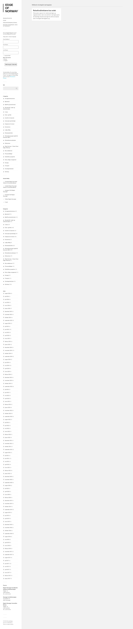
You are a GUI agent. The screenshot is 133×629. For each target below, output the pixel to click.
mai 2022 (7, 428)
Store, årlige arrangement (10, 159)
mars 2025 (7, 338)
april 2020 (7, 491)
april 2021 (7, 464)
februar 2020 (8, 497)
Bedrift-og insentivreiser (10, 104)
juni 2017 (7, 563)
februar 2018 (8, 548)
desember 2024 (8, 347)
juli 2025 (7, 326)
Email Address (6, 39)
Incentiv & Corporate (9, 118)
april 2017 (7, 569)
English (5, 60)
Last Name (5, 50)
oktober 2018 (8, 530)
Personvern (12, 76)
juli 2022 (7, 422)
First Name (5, 44)
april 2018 (7, 542)
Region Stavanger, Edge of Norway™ (10, 25)
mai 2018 (7, 539)
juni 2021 (7, 458)
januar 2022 (7, 437)
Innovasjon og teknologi (10, 121)
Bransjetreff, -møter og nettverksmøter (9, 108)
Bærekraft (7, 101)
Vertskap (7, 171)
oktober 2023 (8, 383)
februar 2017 (8, 575)
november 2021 (8, 443)
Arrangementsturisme (10, 98)
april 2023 (7, 398)
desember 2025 (8, 311)
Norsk (5, 59)
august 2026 (8, 293)
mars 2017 (7, 572)
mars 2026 (7, 305)
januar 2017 (7, 578)
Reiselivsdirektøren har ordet (44, 10)
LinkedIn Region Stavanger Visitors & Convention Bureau (10, 186)
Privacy (4, 78)
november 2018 (8, 527)
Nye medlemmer (8, 150)
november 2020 (8, 479)
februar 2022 (8, 434)
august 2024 (8, 359)
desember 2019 (8, 500)
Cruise (6, 112)
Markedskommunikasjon (10, 140)
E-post (6, 202)
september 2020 (8, 482)
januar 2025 (7, 344)
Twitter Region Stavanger (10, 199)
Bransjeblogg (9, 621)
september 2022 (8, 416)
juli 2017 (7, 560)
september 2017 (8, 554)
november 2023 (8, 380)
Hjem (4, 20)
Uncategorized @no (9, 168)
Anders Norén (10, 624)
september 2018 (8, 533)
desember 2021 (8, 440)
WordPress (10, 622)
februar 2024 (8, 374)
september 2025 (8, 320)
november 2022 (8, 410)
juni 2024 (7, 362)
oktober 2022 (8, 413)
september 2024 (8, 356)
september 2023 (8, 386)
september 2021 (8, 449)
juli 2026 (7, 296)
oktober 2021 (8, 446)
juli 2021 (7, 455)
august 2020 (8, 485)
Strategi (6, 162)
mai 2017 (7, 566)
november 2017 (8, 551)
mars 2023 (7, 401)
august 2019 (8, 512)
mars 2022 (7, 431)
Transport (7, 165)
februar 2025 (8, 341)
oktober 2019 (8, 506)
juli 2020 (7, 488)
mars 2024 (7, 371)
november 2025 (8, 314)
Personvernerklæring (10, 22)
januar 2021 (7, 473)
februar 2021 (8, 470)
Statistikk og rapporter (10, 156)
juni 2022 (7, 425)
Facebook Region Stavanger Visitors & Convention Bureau (10, 182)
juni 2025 (7, 329)
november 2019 (8, 503)
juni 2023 (7, 392)
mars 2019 (7, 521)
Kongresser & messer (9, 124)
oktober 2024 (8, 353)
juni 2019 (7, 515)
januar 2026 (7, 308)
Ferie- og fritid (8, 115)
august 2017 (8, 557)
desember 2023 (8, 377)
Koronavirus (7, 127)
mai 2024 (7, 365)
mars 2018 (7, 545)
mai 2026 (7, 302)
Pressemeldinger (8, 153)
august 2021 (8, 452)
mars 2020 (7, 494)
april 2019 (7, 518)
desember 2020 (8, 476)
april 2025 (7, 335)
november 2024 (8, 350)
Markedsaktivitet (9, 133)
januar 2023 (7, 407)
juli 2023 (7, 389)
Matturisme (7, 143)
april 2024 (7, 368)
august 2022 (8, 419)
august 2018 (8, 536)
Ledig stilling (7, 130)
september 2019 (8, 509)
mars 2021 (7, 467)
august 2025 (8, 323)
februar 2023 (8, 404)
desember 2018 (8, 524)
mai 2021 (7, 461)
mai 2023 (7, 395)
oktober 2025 (8, 317)
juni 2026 (7, 299)
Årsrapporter (7, 18)
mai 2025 (7, 332)
